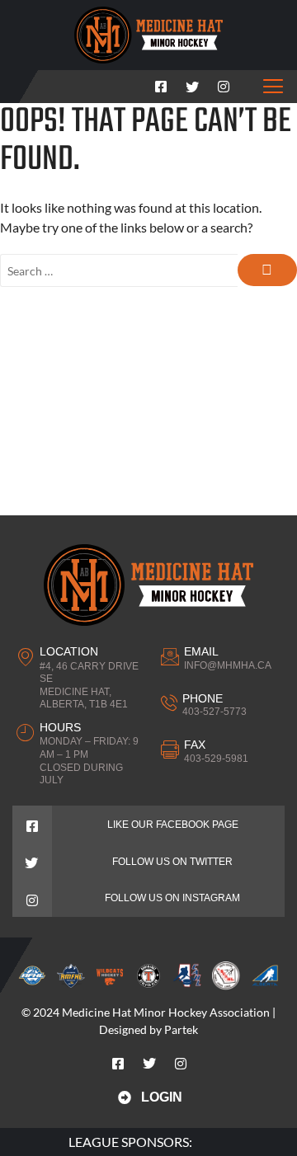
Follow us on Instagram (172, 898)
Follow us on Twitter (172, 861)
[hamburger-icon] (273, 87)
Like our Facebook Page (172, 824)
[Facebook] (161, 83)
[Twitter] (192, 83)
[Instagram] (223, 83)
